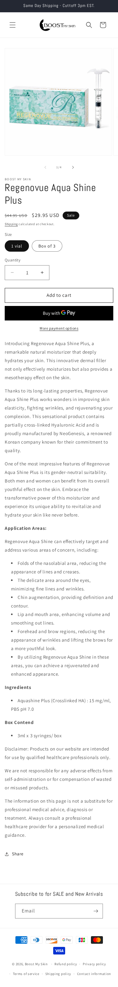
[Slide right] (73, 167)
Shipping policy (58, 974)
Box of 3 (47, 246)
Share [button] (18, 854)
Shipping (11, 224)
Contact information (94, 974)
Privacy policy (94, 964)
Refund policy (65, 964)
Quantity (12, 260)
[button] (13, 25)
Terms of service (26, 974)
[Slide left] (45, 167)
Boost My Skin (37, 964)
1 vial (16, 246)
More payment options (59, 328)
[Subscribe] (96, 911)
